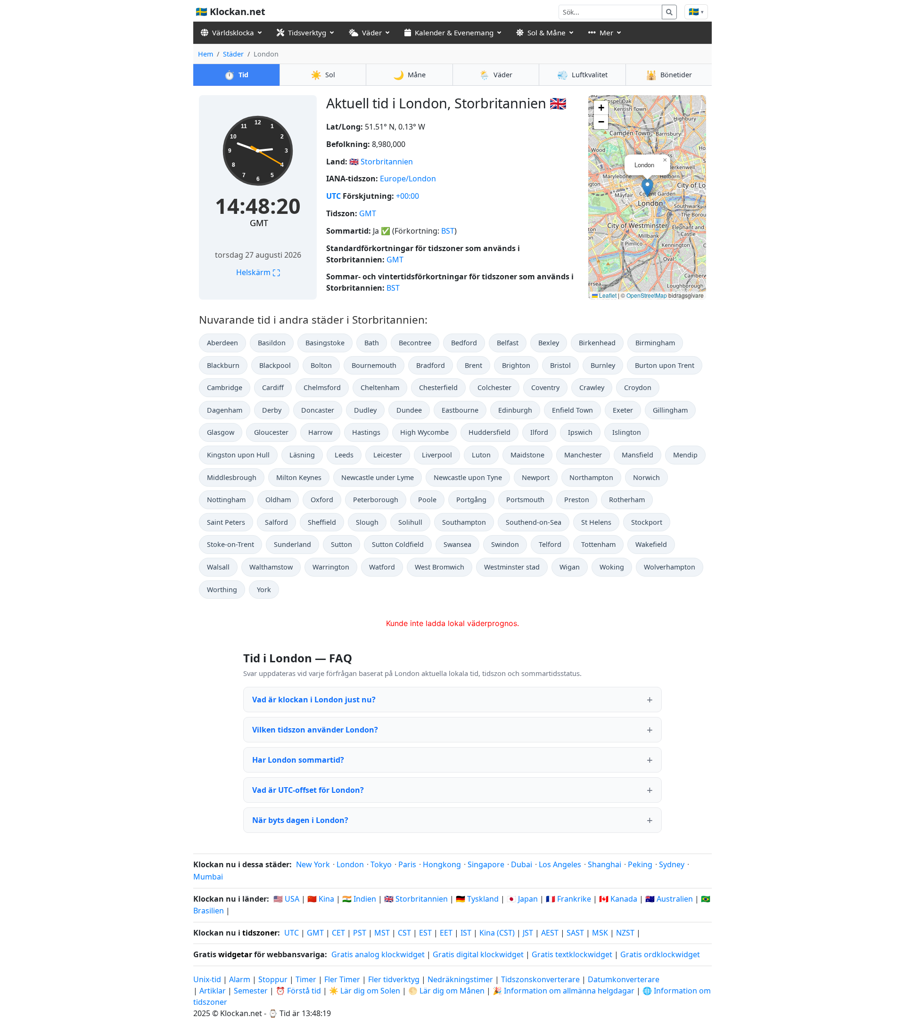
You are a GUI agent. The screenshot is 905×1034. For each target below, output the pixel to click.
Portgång (471, 499)
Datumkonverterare (623, 979)
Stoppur (273, 979)
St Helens (596, 522)
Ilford (539, 432)
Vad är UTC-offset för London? (308, 790)
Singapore (486, 864)
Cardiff (273, 387)
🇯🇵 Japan (522, 899)
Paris (407, 864)
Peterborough (375, 499)
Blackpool (275, 365)
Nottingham (226, 499)
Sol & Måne (546, 32)
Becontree (415, 342)
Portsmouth (525, 499)
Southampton (464, 522)
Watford (382, 566)
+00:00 (407, 196)
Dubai (521, 864)
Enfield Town (572, 410)
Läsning (302, 454)
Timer (306, 979)
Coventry (545, 387)
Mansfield (637, 454)
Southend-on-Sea (533, 522)
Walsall (218, 566)
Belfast (507, 342)
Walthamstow (271, 566)
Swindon (505, 544)
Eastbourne (460, 410)
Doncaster (317, 410)
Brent (473, 365)
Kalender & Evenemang (454, 32)
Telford (550, 544)
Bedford (464, 342)
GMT (259, 222)
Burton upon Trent (664, 365)
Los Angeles (560, 864)
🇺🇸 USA (286, 899)
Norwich (646, 477)
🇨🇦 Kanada (618, 899)
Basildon (272, 342)
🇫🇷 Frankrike (568, 899)
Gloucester (271, 432)
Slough (367, 522)
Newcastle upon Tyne (468, 477)
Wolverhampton (669, 566)
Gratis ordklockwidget (660, 954)
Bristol (560, 365)
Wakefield (651, 544)
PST (359, 933)
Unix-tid (207, 979)
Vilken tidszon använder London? (315, 730)
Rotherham (627, 499)
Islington (626, 432)
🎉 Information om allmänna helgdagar (563, 990)
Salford (276, 522)
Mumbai (208, 876)
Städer (233, 53)
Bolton (321, 365)
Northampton (591, 477)
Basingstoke (325, 342)
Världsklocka (233, 32)
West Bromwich (439, 566)
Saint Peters (226, 522)
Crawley (591, 387)
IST (466, 933)
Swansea (457, 544)
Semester (251, 990)
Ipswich (580, 432)
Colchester (494, 387)
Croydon (637, 387)
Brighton (516, 365)
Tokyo (381, 864)
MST (382, 933)
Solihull (410, 522)
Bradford (430, 365)
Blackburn (223, 365)
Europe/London (408, 178)
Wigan (569, 566)
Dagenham (224, 410)
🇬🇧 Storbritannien (416, 899)
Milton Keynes (298, 477)
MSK (600, 933)
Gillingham (670, 410)
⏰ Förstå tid (298, 990)
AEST (550, 933)
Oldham (278, 499)
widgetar (235, 954)
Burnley (603, 365)
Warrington (331, 566)
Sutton (341, 544)
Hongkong (442, 864)
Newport (536, 477)
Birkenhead (597, 342)
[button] (647, 187)
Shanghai (604, 864)
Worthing (222, 589)
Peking (640, 864)
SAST (575, 933)
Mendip (685, 454)
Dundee (409, 410)
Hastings (366, 432)
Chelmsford (322, 387)
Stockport (646, 522)
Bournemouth (374, 365)
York (264, 589)
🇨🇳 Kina (320, 899)
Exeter (623, 410)
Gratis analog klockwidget (378, 954)
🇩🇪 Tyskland (477, 899)
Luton (481, 454)
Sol (323, 75)
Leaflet (607, 295)
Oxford (322, 499)
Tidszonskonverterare (541, 979)
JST (528, 933)
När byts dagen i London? (300, 820)
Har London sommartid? (298, 760)
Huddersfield (489, 432)
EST (425, 933)
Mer (606, 32)
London (350, 864)
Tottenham (598, 544)
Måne (409, 75)
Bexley (548, 342)
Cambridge (224, 387)
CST (404, 933)
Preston (576, 499)
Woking (612, 566)
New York (313, 864)
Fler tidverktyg (394, 979)
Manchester (583, 454)
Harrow (320, 432)
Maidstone (527, 454)
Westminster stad (512, 566)
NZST (625, 933)
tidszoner (260, 933)
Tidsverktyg (307, 32)
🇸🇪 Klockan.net (230, 11)
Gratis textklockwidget (572, 954)
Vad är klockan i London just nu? (314, 699)
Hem (205, 53)
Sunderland (292, 544)
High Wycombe (424, 432)
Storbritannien (387, 161)
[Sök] (669, 12)
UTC (333, 196)
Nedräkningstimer (461, 979)
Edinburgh (515, 410)
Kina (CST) (497, 933)
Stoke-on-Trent (230, 544)
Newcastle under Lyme (377, 477)
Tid (236, 75)
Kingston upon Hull (238, 454)
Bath (371, 342)
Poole (427, 499)
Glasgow (220, 432)
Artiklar (212, 990)
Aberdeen (222, 342)
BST (447, 231)
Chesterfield (438, 387)
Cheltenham (380, 387)
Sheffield (322, 522)
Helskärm (258, 272)
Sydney (671, 864)
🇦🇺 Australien (669, 899)
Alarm (239, 979)
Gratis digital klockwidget (478, 954)
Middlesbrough (231, 477)
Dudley (365, 410)
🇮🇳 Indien (359, 899)
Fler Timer (342, 979)
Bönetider (669, 75)
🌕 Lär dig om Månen (446, 990)
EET (446, 933)
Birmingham (655, 342)
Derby (271, 410)
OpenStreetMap (646, 295)
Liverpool (437, 454)
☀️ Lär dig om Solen (364, 990)
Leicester (387, 454)
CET (338, 933)
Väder (372, 32)
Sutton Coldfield (398, 544)
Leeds (344, 454)
